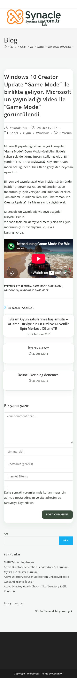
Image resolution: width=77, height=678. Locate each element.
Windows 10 (11, 290)
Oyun (27, 133)
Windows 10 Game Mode (34, 290)
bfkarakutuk (18, 128)
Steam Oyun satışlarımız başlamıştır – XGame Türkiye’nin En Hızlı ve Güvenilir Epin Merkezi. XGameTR (38, 324)
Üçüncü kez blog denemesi (38, 375)
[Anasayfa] (5, 46)
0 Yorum (66, 133)
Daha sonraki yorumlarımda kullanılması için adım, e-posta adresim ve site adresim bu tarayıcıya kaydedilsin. (35, 497)
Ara (6, 534)
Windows (42, 133)
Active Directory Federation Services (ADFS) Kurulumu (36, 567)
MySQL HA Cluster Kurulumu (21, 572)
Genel (13, 133)
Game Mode (40, 286)
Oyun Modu (55, 286)
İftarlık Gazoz (38, 348)
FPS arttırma (24, 286)
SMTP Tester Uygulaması (19, 562)
